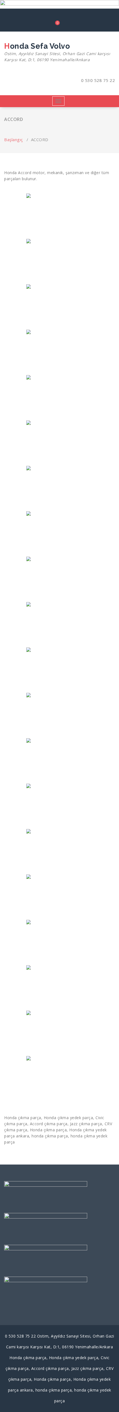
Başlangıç (13, 139)
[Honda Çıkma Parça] (59, 942)
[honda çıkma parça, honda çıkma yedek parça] (59, 352)
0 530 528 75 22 (97, 80)
